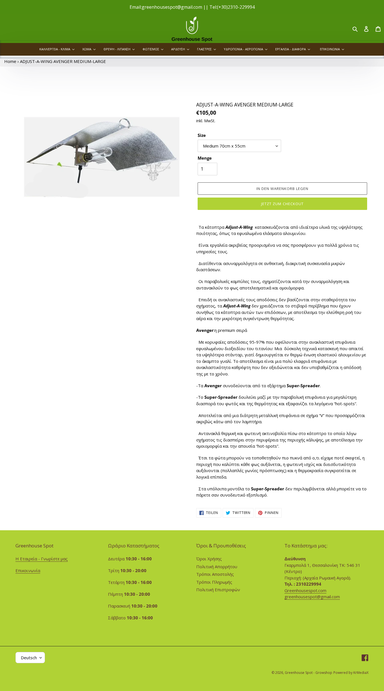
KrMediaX (361, 672)
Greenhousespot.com (305, 590)
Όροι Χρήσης (209, 558)
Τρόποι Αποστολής (215, 574)
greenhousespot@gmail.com (312, 596)
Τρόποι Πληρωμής (214, 582)
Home (10, 61)
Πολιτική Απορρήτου (216, 566)
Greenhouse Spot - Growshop (308, 672)
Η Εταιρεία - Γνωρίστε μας (41, 558)
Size (202, 135)
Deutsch (29, 657)
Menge (205, 158)
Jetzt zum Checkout (282, 203)
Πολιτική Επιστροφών (218, 589)
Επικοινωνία (27, 570)
